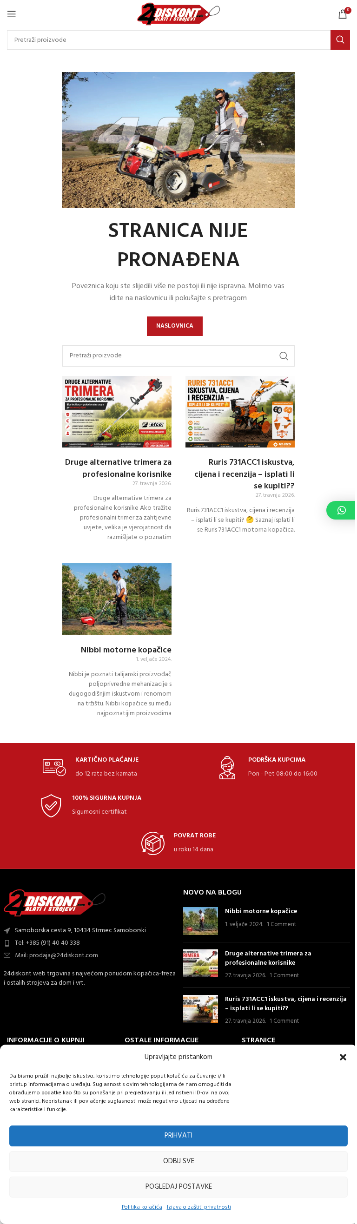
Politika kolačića (142, 1207)
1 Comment (281, 924)
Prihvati (178, 1135)
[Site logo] (178, 14)
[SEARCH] (340, 40)
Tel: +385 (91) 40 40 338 (47, 943)
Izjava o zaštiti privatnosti (199, 1207)
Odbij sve (178, 1161)
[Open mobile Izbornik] (11, 14)
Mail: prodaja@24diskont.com (56, 955)
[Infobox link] (91, 768)
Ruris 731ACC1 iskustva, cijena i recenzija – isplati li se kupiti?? (244, 474)
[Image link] (55, 903)
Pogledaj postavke (178, 1186)
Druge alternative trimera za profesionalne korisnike (118, 468)
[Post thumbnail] (200, 921)
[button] (343, 1057)
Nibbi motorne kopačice (126, 650)
